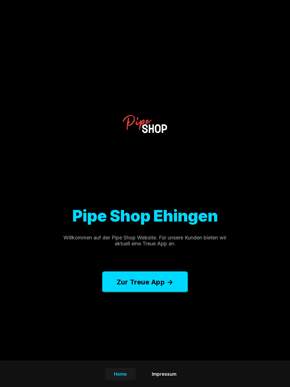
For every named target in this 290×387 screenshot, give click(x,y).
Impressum (164, 374)
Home (120, 374)
